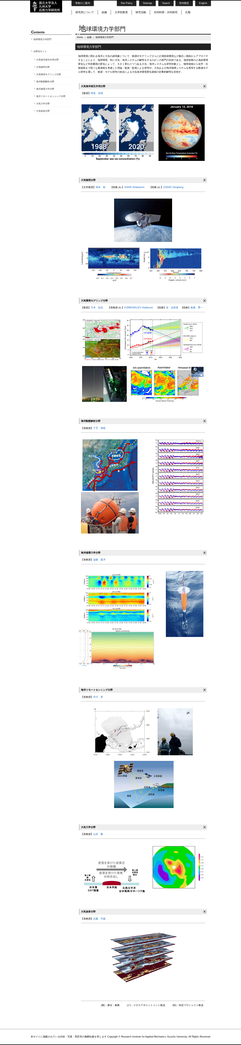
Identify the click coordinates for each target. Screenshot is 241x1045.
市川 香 (98, 697)
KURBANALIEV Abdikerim (138, 307)
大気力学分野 (43, 103)
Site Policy (127, 3)
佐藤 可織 (99, 918)
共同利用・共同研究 (166, 12)
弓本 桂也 (97, 307)
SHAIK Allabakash (134, 187)
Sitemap (147, 3)
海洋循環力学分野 (45, 89)
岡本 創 (100, 187)
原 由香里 (172, 307)
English (203, 3)
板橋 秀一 (197, 307)
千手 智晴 (99, 428)
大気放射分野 (43, 111)
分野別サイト (40, 51)
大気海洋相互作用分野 (47, 59)
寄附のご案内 (82, 3)
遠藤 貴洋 (99, 559)
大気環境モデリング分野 (48, 74)
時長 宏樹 (97, 93)
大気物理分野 (43, 67)
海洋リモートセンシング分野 (51, 96)
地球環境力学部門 (42, 39)
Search (166, 3)
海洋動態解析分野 (45, 81)
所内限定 (184, 3)
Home (80, 37)
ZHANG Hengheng (173, 187)
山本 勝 (98, 834)
